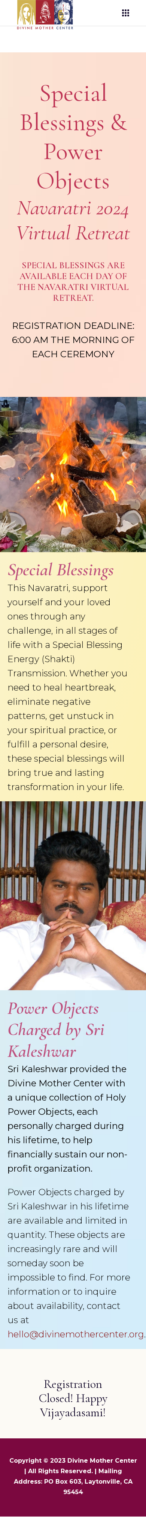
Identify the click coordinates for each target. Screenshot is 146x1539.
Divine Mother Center (102, 1460)
